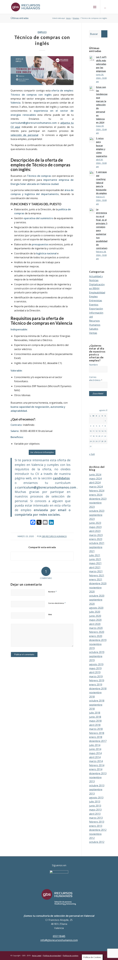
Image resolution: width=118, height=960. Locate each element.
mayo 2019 (95, 668)
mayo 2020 (95, 620)
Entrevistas (95, 300)
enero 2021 (95, 579)
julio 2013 (94, 801)
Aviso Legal (36, 955)
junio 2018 (95, 717)
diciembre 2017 (97, 741)
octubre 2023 (96, 510)
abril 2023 (94, 531)
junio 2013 (95, 805)
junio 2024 (95, 474)
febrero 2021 (96, 575)
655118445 (59, 936)
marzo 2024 (96, 486)
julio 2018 (94, 712)
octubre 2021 (96, 543)
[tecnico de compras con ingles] (42, 70)
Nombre (52, 591)
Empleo (42, 32)
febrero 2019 (96, 680)
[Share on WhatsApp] (42, 556)
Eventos (93, 304)
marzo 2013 (96, 817)
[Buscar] (88, 7)
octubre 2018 (96, 700)
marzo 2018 (96, 729)
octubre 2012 (96, 842)
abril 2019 (94, 672)
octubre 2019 (96, 652)
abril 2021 (94, 567)
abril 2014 (94, 757)
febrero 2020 (96, 632)
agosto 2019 (96, 664)
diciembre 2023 (97, 498)
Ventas (93, 333)
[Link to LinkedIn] (105, 7)
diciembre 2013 (97, 773)
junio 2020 (95, 616)
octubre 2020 (96, 595)
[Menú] (94, 7)
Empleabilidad (97, 292)
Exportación (96, 308)
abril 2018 (94, 725)
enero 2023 (95, 539)
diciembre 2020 (97, 583)
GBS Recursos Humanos (54, 536)
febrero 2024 (96, 490)
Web (50, 614)
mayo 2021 (95, 563)
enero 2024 (95, 494)
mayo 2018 (95, 720)
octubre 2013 (96, 785)
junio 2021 (95, 559)
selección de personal (24, 135)
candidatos (61, 478)
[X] (39, 522)
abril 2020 (94, 624)
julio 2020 (94, 611)
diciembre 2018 (97, 688)
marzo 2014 (96, 761)
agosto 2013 (96, 797)
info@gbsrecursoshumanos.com (59, 940)
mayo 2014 (95, 753)
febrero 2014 (96, 765)
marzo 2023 (96, 535)
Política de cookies (70, 955)
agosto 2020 (96, 607)
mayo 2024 (95, 478)
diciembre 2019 (97, 640)
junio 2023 (95, 523)
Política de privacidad (52, 955)
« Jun (92, 454)
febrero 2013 (96, 821)
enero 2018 (95, 737)
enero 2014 (95, 769)
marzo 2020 (96, 628)
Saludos (93, 329)
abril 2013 (94, 813)
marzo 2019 (96, 676)
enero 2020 (95, 636)
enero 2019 (95, 684)
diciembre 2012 (97, 830)
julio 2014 (94, 745)
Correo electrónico (57, 603)
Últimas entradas (20, 18)
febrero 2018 (96, 733)
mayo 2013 (95, 809)
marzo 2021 (96, 571)
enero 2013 (95, 826)
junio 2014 (95, 749)
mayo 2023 (95, 527)
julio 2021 (94, 555)
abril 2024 (94, 482)
